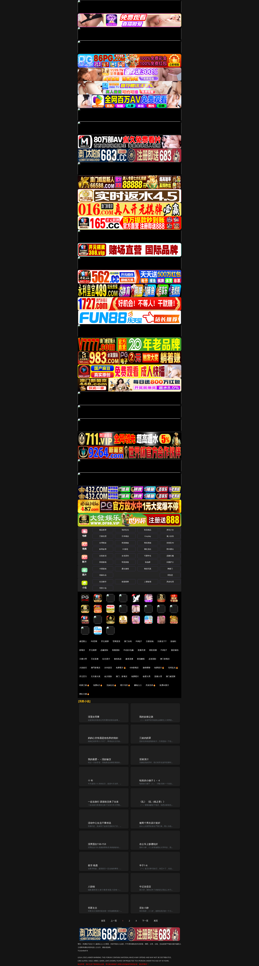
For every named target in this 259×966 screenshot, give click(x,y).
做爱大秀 (146, 676)
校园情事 (125, 581)
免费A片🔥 (98, 685)
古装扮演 (102, 555)
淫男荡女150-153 (97, 844)
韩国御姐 (125, 543)
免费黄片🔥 (159, 667)
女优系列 (125, 555)
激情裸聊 (146, 667)
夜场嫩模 (141, 659)
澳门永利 (128, 641)
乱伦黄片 (106, 659)
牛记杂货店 (145, 886)
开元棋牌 (105, 641)
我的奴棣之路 (146, 716)
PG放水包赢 (129, 650)
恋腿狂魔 (170, 555)
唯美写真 (147, 568)
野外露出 (170, 549)
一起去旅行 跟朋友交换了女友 (103, 801)
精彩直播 (153, 650)
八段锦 (91, 886)
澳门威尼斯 (170, 676)
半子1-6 (143, 865)
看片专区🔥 (125, 685)
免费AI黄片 (164, 685)
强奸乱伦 (125, 530)
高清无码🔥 (151, 685)
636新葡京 (134, 667)
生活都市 (102, 581)
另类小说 (102, 588)
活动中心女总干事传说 (99, 822)
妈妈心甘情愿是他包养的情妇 (103, 737)
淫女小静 (144, 907)
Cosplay (147, 536)
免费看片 (135, 676)
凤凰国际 (116, 650)
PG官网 (94, 641)
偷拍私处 (118, 659)
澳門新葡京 (95, 667)
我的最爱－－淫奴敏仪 (99, 759)
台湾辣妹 (102, 543)
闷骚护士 (170, 562)
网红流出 (147, 549)
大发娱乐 (83, 667)
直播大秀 (158, 676)
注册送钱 (150, 641)
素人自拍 (170, 536)
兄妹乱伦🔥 (111, 685)
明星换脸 (125, 562)
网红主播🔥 (84, 694)
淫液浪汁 (144, 759)
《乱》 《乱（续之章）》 (152, 801)
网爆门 (170, 568)
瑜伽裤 (147, 562)
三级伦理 (102, 536)
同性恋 (170, 575)
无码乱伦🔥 (173, 667)
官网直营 (116, 641)
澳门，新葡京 (121, 676)
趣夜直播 (129, 659)
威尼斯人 (83, 641)
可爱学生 (147, 555)
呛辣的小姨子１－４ (149, 780)
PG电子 (139, 641)
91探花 (125, 549)
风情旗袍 (102, 562)
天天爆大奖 (95, 676)
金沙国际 (108, 676)
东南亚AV (170, 543)
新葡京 (82, 650)
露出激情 (125, 568)
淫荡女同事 (94, 716)
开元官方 (83, 676)
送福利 (173, 641)
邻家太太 (92, 907)
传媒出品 (102, 575)
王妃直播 (95, 659)
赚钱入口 (138, 685)
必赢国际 (104, 650)
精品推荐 (102, 530)
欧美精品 (147, 530)
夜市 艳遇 (93, 865)
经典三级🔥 (84, 685)
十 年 (90, 780)
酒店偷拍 (175, 650)
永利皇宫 (108, 667)
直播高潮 (141, 650)
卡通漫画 (102, 568)
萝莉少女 (170, 530)
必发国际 (152, 659)
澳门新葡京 (165, 659)
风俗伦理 (170, 581)
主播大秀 (83, 659)
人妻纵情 (147, 581)
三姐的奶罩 (145, 737)
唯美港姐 (147, 543)
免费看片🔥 (121, 667)
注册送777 (161, 641)
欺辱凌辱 (102, 549)
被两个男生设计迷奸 (149, 822)
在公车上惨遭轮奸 (148, 844)
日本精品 (125, 536)
